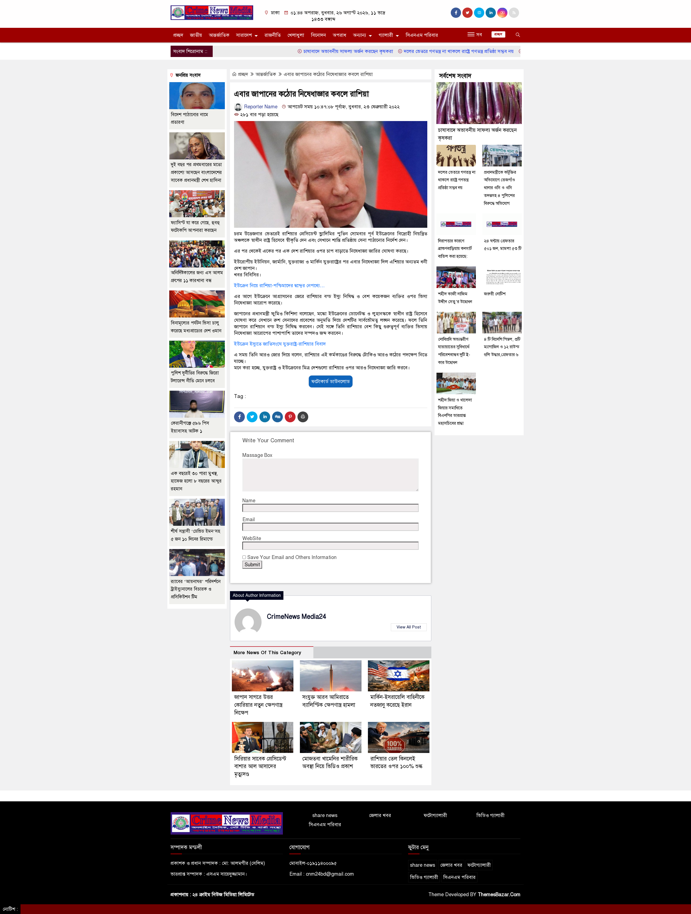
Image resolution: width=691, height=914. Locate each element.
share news (324, 815)
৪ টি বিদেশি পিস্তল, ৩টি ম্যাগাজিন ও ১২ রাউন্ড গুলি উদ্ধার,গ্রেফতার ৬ (502, 347)
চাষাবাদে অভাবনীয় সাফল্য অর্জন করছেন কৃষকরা (318, 51)
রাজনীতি (273, 35)
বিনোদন (318, 35)
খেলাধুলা (295, 35)
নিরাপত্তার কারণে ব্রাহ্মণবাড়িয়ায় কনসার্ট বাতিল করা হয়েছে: (455, 248)
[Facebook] (239, 416)
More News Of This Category (267, 652)
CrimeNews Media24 (296, 617)
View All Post (409, 627)
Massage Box (257, 455)
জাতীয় (196, 35)
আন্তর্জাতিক (219, 35)
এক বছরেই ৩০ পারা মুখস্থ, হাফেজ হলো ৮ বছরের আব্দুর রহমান (196, 481)
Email (248, 520)
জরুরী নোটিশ (495, 294)
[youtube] (502, 13)
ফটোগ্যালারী (435, 815)
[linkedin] (491, 13)
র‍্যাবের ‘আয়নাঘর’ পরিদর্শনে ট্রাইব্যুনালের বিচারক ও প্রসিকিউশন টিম (196, 589)
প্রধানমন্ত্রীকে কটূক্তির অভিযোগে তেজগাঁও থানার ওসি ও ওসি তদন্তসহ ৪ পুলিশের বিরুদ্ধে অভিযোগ (500, 188)
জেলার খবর (380, 815)
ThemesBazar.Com (499, 895)
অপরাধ (339, 35)
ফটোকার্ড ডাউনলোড (330, 381)
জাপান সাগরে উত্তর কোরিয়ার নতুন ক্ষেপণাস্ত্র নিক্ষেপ (258, 705)
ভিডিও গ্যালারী (490, 815)
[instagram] (479, 13)
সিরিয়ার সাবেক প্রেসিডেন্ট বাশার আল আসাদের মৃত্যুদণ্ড (260, 766)
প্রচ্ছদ (178, 35)
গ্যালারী (386, 35)
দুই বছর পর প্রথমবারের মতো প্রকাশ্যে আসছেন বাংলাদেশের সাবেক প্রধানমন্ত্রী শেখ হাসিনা (196, 172)
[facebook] (456, 13)
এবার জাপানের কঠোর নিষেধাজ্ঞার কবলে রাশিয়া (328, 74)
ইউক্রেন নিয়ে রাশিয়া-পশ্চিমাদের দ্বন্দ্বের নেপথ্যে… (280, 286)
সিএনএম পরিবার (422, 35)
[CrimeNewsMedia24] (212, 12)
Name (248, 501)
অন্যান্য (359, 35)
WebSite (251, 538)
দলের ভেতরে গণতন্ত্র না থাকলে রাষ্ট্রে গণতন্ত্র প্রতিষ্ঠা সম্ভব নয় (428, 51)
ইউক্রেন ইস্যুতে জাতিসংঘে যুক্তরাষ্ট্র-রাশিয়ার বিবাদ (280, 344)
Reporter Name (260, 107)
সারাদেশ (244, 35)
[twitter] (467, 13)
